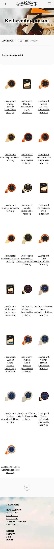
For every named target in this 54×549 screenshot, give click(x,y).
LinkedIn (9, 540)
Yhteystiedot (12, 513)
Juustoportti (9, 40)
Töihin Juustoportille (16, 521)
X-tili (8, 537)
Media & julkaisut (14, 510)
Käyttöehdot (12, 519)
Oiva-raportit (12, 524)
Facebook (10, 531)
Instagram (10, 534)
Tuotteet (23, 40)
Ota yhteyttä (12, 516)
